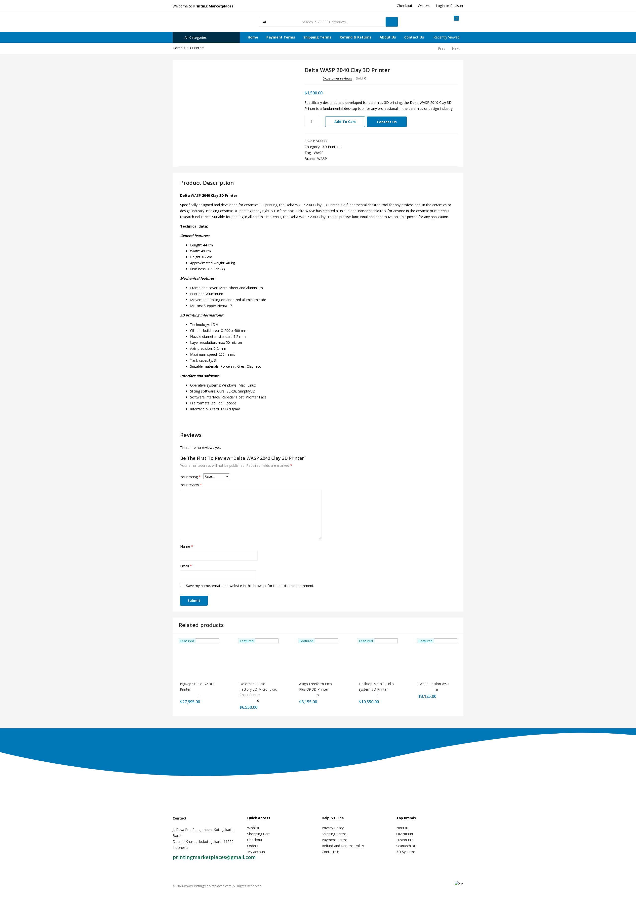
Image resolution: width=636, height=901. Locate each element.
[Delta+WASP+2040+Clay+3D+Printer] (433, 78)
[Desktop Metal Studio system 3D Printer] (378, 658)
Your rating (190, 476)
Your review (191, 484)
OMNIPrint (404, 833)
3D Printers (195, 47)
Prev (441, 48)
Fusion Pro (405, 839)
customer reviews (337, 78)
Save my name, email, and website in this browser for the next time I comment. (250, 585)
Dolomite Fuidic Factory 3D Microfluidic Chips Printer (258, 689)
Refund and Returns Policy (343, 845)
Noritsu (402, 827)
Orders (252, 845)
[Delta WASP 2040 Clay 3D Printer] (426, 78)
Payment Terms (280, 37)
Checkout (254, 839)
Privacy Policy (333, 827)
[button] (454, 21)
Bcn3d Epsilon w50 (433, 683)
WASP (318, 152)
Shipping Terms (317, 37)
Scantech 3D (406, 845)
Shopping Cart (258, 833)
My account (256, 851)
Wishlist (253, 827)
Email (186, 566)
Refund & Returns (355, 37)
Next (456, 48)
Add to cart (345, 121)
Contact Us (414, 37)
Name (186, 546)
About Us (388, 37)
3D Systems (406, 851)
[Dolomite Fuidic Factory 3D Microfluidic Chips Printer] (258, 658)
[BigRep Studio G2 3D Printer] (199, 658)
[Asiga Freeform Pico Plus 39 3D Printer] (318, 658)
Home (253, 37)
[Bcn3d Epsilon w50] (437, 658)
